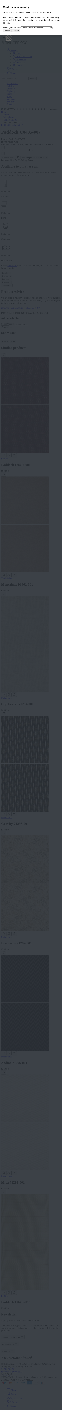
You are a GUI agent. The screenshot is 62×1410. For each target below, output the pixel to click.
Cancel (7, 31)
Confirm (16, 31)
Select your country (12, 27)
